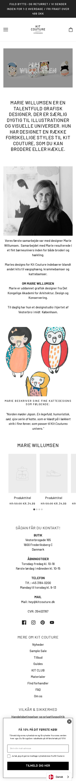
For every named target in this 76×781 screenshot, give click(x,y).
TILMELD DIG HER (38, 765)
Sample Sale (38, 651)
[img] (24, 622)
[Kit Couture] (38, 29)
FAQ (38, 689)
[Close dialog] (69, 721)
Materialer (38, 676)
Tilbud (38, 657)
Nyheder (38, 644)
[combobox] (59, 777)
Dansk (59, 776)
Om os (38, 696)
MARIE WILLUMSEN (38, 445)
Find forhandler (38, 683)
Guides (38, 664)
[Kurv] (70, 29)
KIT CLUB (38, 670)
